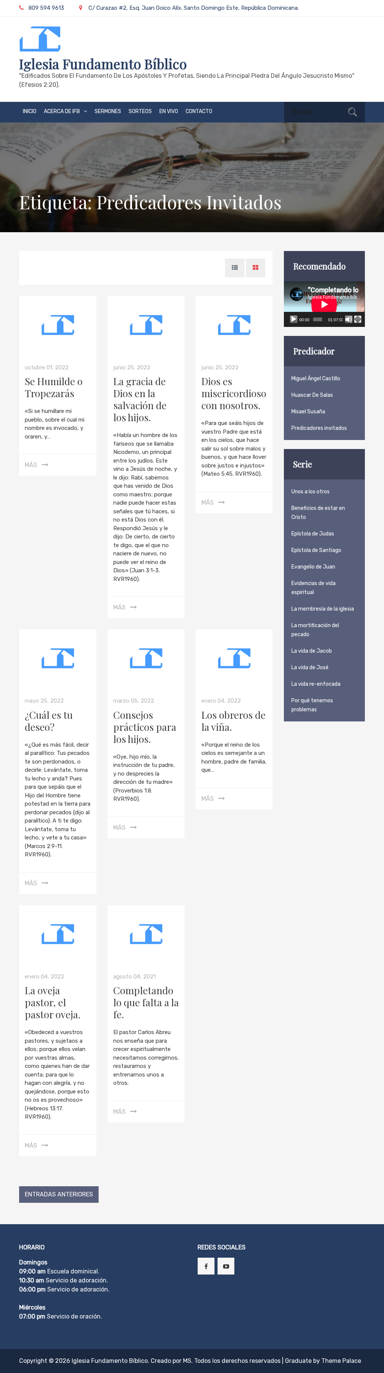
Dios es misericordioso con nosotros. (233, 393)
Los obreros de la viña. (233, 720)
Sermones (107, 111)
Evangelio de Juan (313, 567)
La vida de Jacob (311, 651)
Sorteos (140, 111)
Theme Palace (341, 1360)
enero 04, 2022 (221, 700)
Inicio (29, 111)
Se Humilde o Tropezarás (53, 387)
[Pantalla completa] (358, 319)
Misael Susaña (308, 411)
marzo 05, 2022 (133, 700)
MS (187, 1360)
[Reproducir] (293, 319)
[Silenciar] (348, 319)
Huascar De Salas (312, 395)
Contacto (199, 111)
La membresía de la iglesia (322, 609)
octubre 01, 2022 (47, 367)
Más (31, 465)
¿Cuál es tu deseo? (49, 720)
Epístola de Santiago (316, 550)
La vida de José (309, 667)
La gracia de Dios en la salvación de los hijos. (139, 399)
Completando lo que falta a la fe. (146, 1002)
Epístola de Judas (312, 534)
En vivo (168, 111)
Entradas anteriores (59, 1194)
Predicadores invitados (319, 428)
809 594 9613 (46, 8)
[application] (324, 304)
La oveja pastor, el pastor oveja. (53, 1002)
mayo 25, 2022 (44, 700)
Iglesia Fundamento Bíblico (103, 63)
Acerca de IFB (62, 111)
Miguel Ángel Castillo (315, 378)
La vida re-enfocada (315, 684)
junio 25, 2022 (131, 367)
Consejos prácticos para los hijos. (144, 726)
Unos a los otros (310, 491)
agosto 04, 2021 (134, 976)
